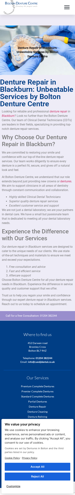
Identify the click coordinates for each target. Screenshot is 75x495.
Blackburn (8, 116)
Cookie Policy (12, 457)
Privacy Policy (29, 457)
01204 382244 (48, 315)
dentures (65, 181)
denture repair (58, 111)
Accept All (37, 466)
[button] (67, 7)
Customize (13, 486)
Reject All (37, 476)
